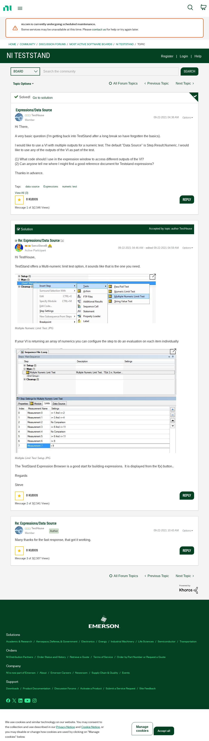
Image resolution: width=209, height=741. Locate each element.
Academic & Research (19, 641)
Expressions (50, 186)
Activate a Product (91, 688)
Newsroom (81, 672)
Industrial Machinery (122, 641)
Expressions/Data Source (34, 110)
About (43, 672)
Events (126, 672)
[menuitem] (190, 8)
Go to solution (43, 97)
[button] (19, 200)
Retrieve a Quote (79, 657)
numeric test (69, 186)
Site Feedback (147, 688)
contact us (99, 29)
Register (167, 56)
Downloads (12, 688)
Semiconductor (167, 641)
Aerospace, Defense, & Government (56, 641)
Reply (187, 199)
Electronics (87, 641)
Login (184, 56)
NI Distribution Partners (19, 657)
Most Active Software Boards (90, 44)
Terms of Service (103, 657)
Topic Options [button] (22, 84)
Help (198, 56)
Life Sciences (146, 641)
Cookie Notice (90, 727)
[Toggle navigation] (27, 8)
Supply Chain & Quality (105, 672)
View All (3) (21, 192)
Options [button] (186, 117)
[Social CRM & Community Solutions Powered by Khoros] (188, 589)
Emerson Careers (61, 672)
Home (12, 44)
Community (27, 44)
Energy (103, 641)
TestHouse (185, 228)
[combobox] (109, 71)
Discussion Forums (52, 44)
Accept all (164, 730)
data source (32, 186)
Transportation (188, 641)
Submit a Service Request (120, 688)
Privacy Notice (65, 727)
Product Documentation (36, 688)
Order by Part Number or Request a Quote (141, 657)
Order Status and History (51, 657)
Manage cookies (142, 728)
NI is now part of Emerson (21, 672)
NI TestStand (125, 44)
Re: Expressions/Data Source (39, 240)
